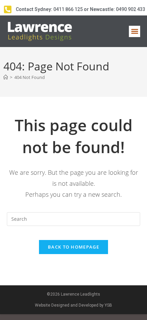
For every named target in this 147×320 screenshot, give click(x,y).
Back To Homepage (73, 247)
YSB (108, 305)
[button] (134, 31)
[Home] (5, 77)
